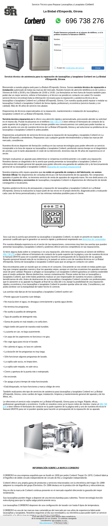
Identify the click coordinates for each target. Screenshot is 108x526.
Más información (46, 523)
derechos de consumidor (93, 239)
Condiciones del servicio (75, 68)
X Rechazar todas (60, 523)
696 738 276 (85, 21)
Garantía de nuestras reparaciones (64, 167)
